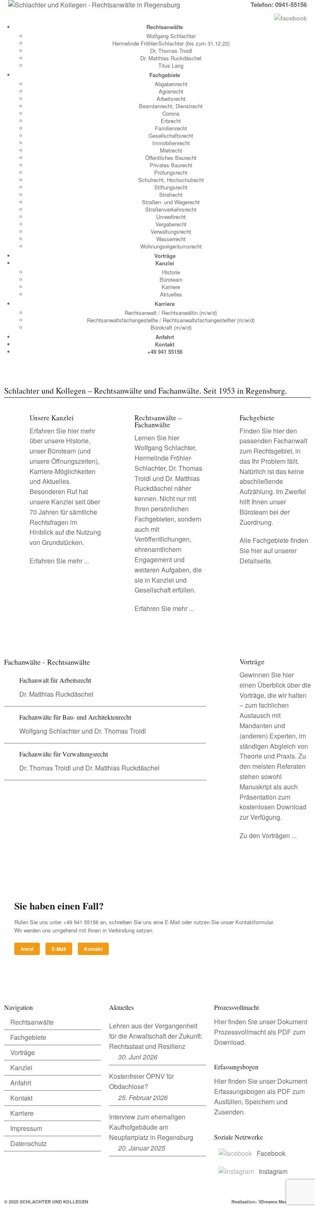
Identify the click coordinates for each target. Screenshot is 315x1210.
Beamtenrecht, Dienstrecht (171, 106)
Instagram (273, 1171)
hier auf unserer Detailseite (268, 555)
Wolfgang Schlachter (171, 36)
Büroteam (171, 279)
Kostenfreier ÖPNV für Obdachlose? (141, 1081)
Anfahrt (164, 337)
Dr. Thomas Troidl (171, 51)
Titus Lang (170, 65)
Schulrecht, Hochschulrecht (171, 180)
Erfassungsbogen (239, 1091)
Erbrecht (171, 121)
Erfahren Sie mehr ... (59, 560)
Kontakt (164, 344)
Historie (171, 272)
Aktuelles (171, 294)
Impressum (26, 1128)
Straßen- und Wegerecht (171, 202)
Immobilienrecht (171, 143)
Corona (170, 113)
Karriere (171, 287)
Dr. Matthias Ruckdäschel (170, 58)
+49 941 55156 (165, 351)
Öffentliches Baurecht (170, 158)
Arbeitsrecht (171, 99)
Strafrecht (171, 194)
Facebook (271, 1153)
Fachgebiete (164, 75)
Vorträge (165, 256)
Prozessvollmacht (240, 1032)
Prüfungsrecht (170, 172)
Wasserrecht (171, 239)
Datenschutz (28, 1143)
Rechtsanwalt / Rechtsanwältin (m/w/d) (171, 313)
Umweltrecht (171, 217)
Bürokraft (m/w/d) (171, 327)
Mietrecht (171, 150)
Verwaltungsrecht (171, 231)
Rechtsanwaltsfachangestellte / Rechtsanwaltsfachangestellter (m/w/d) (171, 320)
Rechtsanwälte (164, 27)
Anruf (27, 949)
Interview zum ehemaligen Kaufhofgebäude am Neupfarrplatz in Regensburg (151, 1127)
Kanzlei (164, 263)
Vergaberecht (171, 224)
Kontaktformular (254, 922)
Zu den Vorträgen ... (268, 835)
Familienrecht (171, 128)
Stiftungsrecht (170, 187)
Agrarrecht (171, 91)
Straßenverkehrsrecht (170, 209)
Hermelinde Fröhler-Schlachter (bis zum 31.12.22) (171, 43)
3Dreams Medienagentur (284, 1202)
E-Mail (59, 949)
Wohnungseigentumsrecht (171, 246)
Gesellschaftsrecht (170, 135)
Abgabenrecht (171, 84)
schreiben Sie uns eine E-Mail (144, 922)
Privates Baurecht (171, 165)
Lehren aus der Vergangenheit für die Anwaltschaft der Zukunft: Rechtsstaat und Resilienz (155, 1036)
